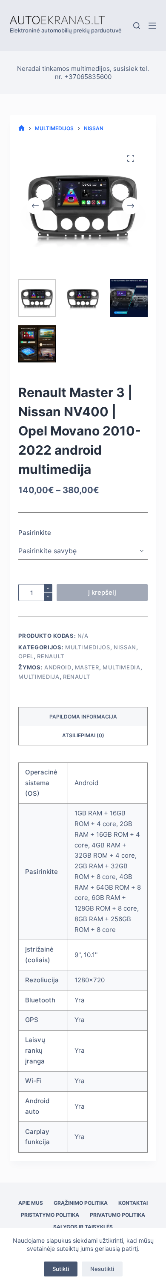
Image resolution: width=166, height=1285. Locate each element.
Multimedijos (87, 647)
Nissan (125, 647)
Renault (50, 656)
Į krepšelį (102, 592)
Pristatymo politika (50, 1215)
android (58, 667)
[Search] (136, 25)
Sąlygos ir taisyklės (83, 1227)
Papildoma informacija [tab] (83, 716)
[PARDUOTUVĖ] (21, 128)
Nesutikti (102, 1268)
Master (87, 667)
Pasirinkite (34, 533)
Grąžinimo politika (81, 1203)
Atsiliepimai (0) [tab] (83, 735)
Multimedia (121, 667)
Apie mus (30, 1203)
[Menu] (152, 25)
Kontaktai (133, 1203)
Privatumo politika (117, 1215)
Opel (26, 656)
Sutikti (60, 1268)
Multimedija (38, 676)
